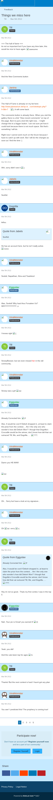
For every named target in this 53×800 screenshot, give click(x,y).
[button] (36, 3)
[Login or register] (42, 3)
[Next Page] (37, 723)
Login (37, 751)
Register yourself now (38, 742)
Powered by (26, 796)
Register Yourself (20, 751)
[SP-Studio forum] (18, 2)
